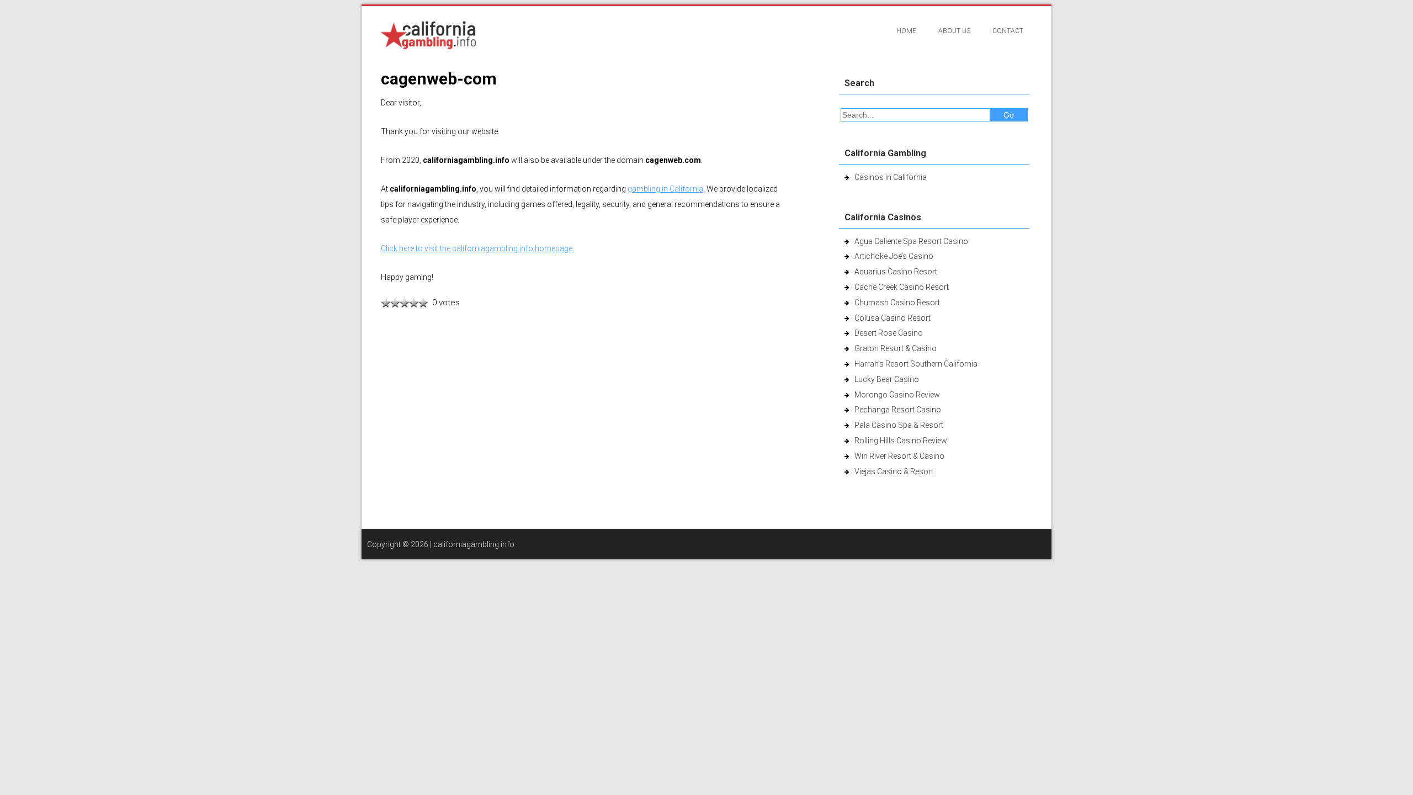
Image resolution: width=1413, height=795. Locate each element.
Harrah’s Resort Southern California (916, 363)
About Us (954, 31)
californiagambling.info (473, 544)
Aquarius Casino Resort (895, 271)
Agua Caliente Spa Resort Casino (911, 241)
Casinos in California (890, 177)
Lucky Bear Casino (886, 379)
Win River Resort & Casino (899, 456)
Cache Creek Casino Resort (901, 287)
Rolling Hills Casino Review (900, 440)
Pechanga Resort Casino (897, 409)
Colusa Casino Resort (892, 318)
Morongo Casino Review (897, 394)
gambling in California (665, 188)
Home (906, 31)
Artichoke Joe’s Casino (893, 256)
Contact (1007, 31)
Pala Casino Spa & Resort (898, 425)
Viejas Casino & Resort (893, 471)
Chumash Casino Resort (897, 302)
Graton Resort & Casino (895, 348)
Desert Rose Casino (888, 332)
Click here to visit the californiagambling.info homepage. (477, 248)
